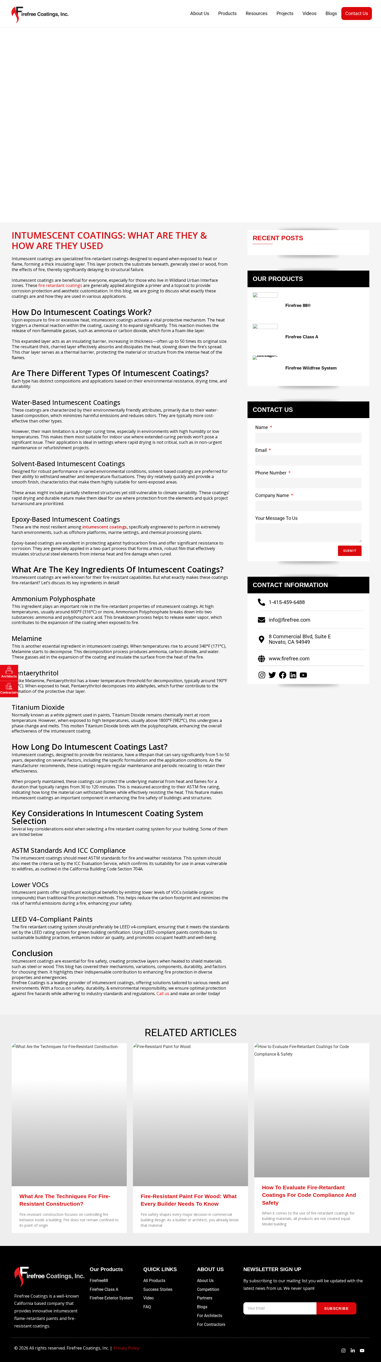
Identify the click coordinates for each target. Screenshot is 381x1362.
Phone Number (271, 472)
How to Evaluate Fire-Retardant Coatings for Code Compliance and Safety (309, 1195)
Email (261, 450)
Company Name (272, 495)
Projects (285, 13)
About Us (199, 13)
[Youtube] (303, 675)
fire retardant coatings (60, 285)
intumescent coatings (104, 527)
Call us (163, 993)
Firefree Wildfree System (311, 368)
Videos (309, 13)
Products (227, 13)
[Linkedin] (293, 675)
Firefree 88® (298, 305)
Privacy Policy (126, 1348)
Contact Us (356, 13)
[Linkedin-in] (352, 1350)
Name (262, 427)
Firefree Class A (301, 336)
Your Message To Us (276, 518)
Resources (256, 13)
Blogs (331, 13)
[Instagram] (262, 675)
